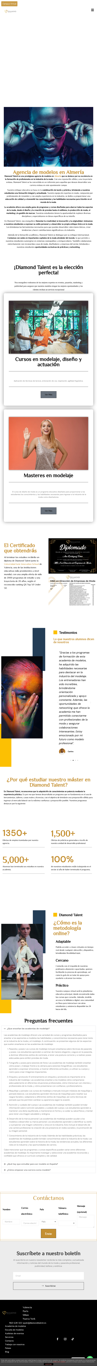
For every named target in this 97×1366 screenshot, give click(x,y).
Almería (57, 176)
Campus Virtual (9, 4)
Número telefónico (63, 1211)
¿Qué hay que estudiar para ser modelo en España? (32, 1164)
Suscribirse (50, 1286)
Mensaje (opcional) (82, 1209)
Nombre (6, 1209)
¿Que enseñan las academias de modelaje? (28, 1028)
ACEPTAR (48, 1364)
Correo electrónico (26, 1211)
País (42, 1209)
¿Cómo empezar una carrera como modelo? (29, 1170)
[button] (58, 702)
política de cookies (59, 1362)
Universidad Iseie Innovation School (21, 564)
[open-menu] (92, 10)
